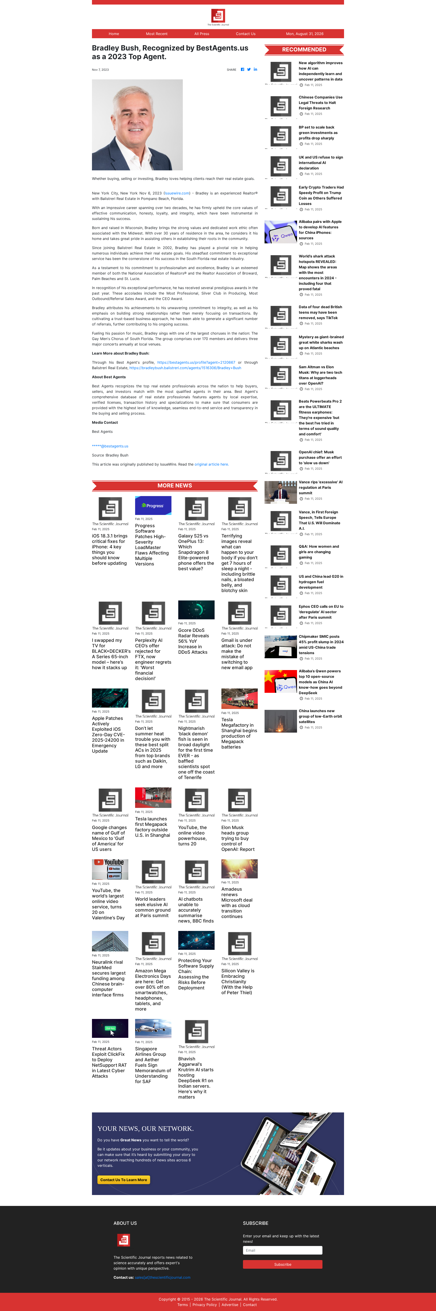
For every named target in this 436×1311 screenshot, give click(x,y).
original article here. (212, 464)
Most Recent (157, 33)
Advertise (230, 1304)
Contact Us (245, 33)
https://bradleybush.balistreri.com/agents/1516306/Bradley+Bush (185, 368)
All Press (201, 33)
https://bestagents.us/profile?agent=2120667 (196, 362)
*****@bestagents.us (110, 446)
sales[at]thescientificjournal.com (163, 1277)
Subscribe (282, 1264)
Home (114, 33)
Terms (182, 1304)
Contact (250, 1304)
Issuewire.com (177, 193)
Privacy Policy (205, 1304)
